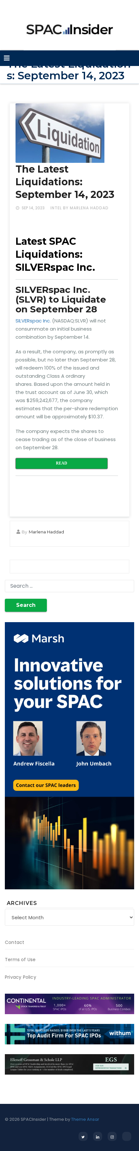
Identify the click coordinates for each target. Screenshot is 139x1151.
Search (26, 605)
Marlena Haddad (46, 531)
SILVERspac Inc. (33, 320)
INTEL (56, 208)
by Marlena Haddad (86, 208)
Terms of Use (20, 959)
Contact (14, 942)
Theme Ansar (85, 1119)
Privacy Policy (20, 977)
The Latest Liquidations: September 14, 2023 (65, 182)
